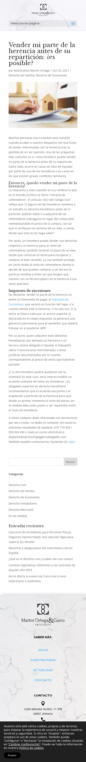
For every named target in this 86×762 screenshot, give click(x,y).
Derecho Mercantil (21, 510)
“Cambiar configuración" (24, 744)
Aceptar (12, 755)
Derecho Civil (17, 485)
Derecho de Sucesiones (51, 75)
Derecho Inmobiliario (23, 503)
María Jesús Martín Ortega (31, 70)
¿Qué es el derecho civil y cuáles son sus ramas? (41, 559)
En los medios (18, 516)
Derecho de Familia (21, 75)
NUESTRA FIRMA (43, 660)
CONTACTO (43, 680)
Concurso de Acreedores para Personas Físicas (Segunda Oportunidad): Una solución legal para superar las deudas (41, 537)
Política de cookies (31, 748)
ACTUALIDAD (43, 670)
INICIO (43, 650)
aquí (72, 442)
